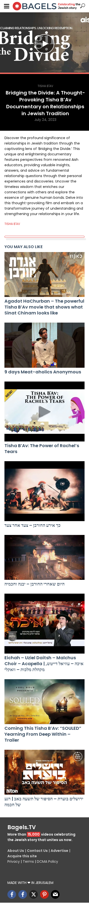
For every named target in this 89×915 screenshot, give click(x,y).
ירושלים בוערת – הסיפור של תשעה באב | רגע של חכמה (43, 802)
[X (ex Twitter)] (33, 894)
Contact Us (37, 850)
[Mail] (55, 894)
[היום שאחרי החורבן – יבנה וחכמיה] (44, 557)
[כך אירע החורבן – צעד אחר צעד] (44, 491)
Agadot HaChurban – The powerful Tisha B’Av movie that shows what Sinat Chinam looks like (44, 307)
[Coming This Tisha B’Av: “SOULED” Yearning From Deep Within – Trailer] (44, 701)
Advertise (59, 850)
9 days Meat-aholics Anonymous (42, 372)
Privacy (13, 861)
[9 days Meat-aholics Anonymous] (44, 345)
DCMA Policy (47, 861)
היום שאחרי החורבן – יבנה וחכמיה (34, 584)
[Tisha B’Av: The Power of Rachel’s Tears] (44, 411)
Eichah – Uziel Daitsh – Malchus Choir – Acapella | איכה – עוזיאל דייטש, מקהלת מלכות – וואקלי (44, 664)
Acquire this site (22, 856)
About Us (15, 850)
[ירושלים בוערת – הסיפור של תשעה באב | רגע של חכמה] (44, 772)
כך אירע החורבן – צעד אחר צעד (32, 525)
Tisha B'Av (45, 86)
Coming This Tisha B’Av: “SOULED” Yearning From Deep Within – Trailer (42, 734)
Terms (28, 861)
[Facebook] (11, 894)
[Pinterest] (44, 894)
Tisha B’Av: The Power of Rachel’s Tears (41, 449)
